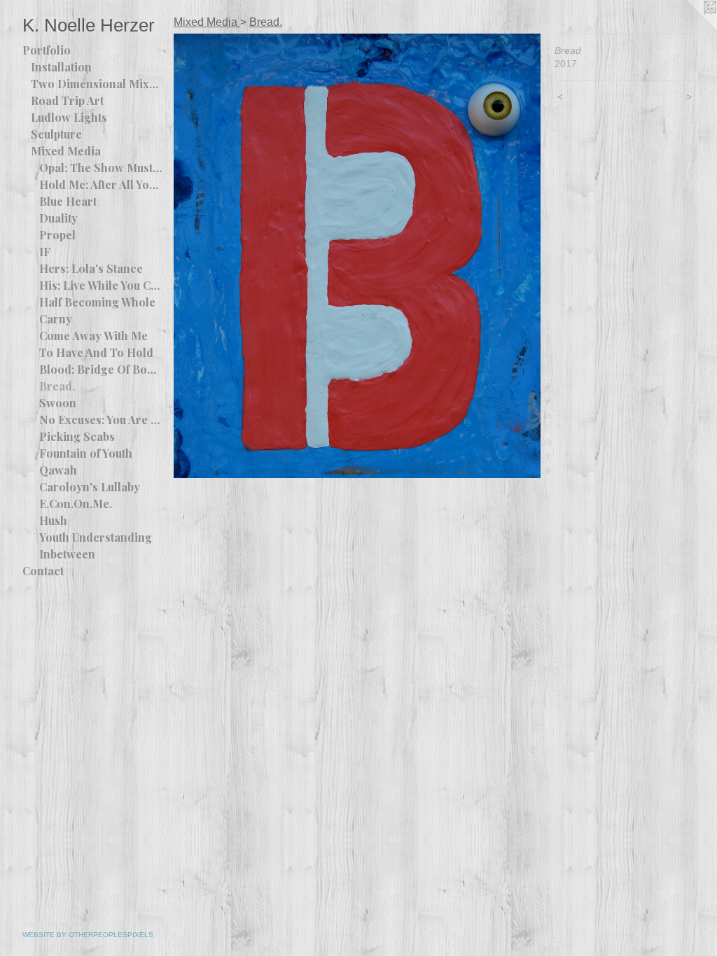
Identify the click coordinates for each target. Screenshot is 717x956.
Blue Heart (68, 201)
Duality (58, 218)
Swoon (57, 402)
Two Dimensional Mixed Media (96, 83)
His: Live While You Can (100, 285)
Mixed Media (66, 150)
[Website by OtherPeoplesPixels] (689, 28)
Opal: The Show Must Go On (100, 167)
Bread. (57, 386)
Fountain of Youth (85, 453)
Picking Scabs (77, 436)
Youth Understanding (95, 537)
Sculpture (56, 134)
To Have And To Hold (96, 352)
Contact (43, 570)
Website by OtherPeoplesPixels (87, 935)
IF (44, 251)
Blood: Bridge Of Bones (100, 369)
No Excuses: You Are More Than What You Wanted (100, 419)
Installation (61, 66)
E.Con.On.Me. (75, 503)
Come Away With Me (93, 335)
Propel (57, 234)
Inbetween (67, 554)
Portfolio (46, 50)
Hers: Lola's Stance (91, 268)
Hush (53, 520)
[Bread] (357, 256)
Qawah (58, 470)
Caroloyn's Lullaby (89, 486)
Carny (55, 318)
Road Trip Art (67, 100)
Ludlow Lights (69, 117)
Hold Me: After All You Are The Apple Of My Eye (100, 184)
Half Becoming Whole (97, 302)
